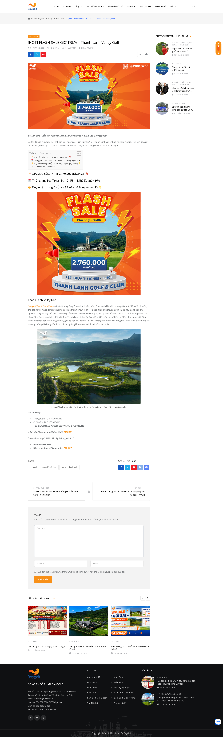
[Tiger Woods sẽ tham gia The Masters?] (162, 48)
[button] (142, 598)
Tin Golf (129, 6)
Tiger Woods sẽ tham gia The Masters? (182, 50)
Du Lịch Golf (160, 6)
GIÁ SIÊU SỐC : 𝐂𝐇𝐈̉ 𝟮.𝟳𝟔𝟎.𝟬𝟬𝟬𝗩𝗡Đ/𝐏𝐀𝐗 (51, 157)
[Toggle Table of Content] (78, 153)
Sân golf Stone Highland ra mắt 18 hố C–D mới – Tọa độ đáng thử (175, 699)
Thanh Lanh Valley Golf (45, 166)
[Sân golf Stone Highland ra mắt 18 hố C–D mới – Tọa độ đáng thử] (147, 699)
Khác (172, 6)
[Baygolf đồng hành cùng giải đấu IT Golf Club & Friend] (162, 108)
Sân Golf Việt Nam (94, 6)
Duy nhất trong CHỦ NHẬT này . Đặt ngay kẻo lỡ (56, 163)
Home (56, 6)
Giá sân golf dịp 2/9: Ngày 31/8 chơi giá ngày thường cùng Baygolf (176, 682)
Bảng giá (78, 6)
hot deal (33, 467)
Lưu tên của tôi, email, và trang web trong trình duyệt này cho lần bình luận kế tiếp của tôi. (81, 571)
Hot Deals (67, 6)
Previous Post (42, 488)
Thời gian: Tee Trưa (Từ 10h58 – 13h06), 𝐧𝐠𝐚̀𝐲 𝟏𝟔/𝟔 (57, 160)
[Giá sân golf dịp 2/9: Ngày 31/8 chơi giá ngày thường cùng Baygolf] (147, 682)
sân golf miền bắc (49, 467)
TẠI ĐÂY (67, 432)
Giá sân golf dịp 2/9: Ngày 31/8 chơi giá (46, 646)
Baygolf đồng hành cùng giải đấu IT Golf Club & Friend (182, 109)
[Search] (194, 6)
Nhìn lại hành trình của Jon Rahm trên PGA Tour (183, 91)
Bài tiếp (138, 488)
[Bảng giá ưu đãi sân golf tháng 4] (162, 68)
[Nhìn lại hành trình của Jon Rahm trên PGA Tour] (162, 88)
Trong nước (175, 694)
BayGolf (127, 733)
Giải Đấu (175, 43)
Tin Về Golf (184, 45)
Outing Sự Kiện (145, 6)
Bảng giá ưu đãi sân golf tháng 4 (181, 68)
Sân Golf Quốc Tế (115, 6)
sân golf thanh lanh (69, 467)
